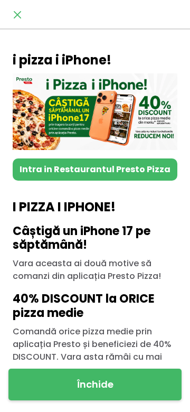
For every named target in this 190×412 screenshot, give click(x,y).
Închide (95, 384)
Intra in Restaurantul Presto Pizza (95, 169)
